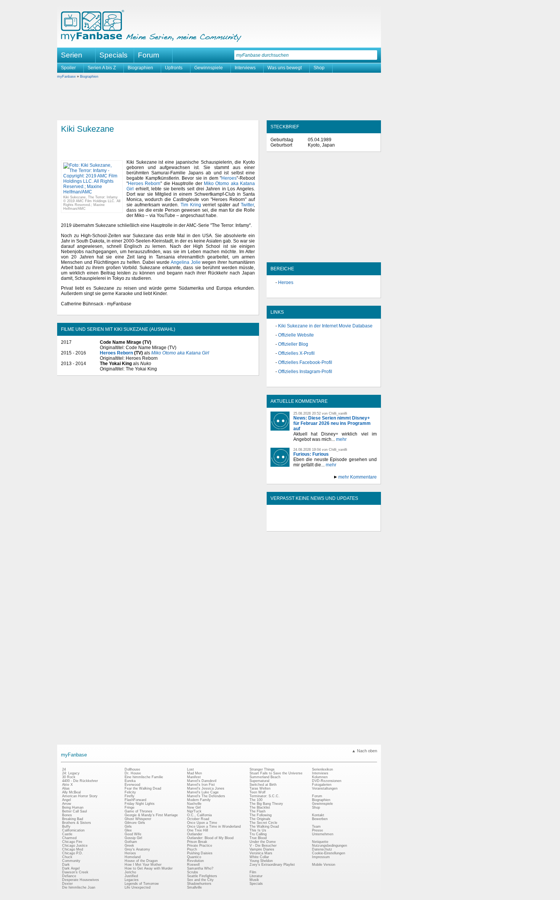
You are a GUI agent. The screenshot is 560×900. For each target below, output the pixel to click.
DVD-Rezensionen (326, 781)
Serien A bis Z (102, 67)
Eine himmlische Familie (144, 777)
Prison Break (197, 842)
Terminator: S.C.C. (265, 796)
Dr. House (133, 773)
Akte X (67, 785)
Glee (128, 830)
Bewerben (320, 819)
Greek (129, 845)
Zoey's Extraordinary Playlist (272, 864)
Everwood (132, 785)
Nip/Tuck (194, 811)
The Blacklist (260, 807)
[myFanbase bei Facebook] (306, 524)
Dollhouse (132, 769)
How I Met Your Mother (143, 864)
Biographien (140, 67)
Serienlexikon (322, 769)
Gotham (131, 842)
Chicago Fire (72, 842)
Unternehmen (322, 834)
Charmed (69, 838)
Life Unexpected (137, 887)
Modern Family (199, 800)
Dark (66, 864)
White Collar (259, 857)
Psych (192, 849)
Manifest (194, 777)
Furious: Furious (311, 454)
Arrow (66, 804)
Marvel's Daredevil (201, 781)
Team (316, 826)
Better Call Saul (74, 811)
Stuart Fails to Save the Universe (276, 773)
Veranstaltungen (325, 788)
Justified (131, 876)
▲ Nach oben (364, 750)
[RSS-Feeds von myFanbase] (289, 524)
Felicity (130, 792)
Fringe (129, 807)
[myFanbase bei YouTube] (359, 524)
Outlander (194, 834)
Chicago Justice (75, 845)
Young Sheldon (261, 861)
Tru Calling (258, 834)
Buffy (66, 826)
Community (71, 861)
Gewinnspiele (208, 67)
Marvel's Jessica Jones (205, 788)
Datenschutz (322, 849)
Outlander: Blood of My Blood (210, 838)
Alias (66, 788)
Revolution (195, 861)
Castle (67, 834)
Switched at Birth (263, 785)
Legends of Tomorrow (142, 884)
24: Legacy (71, 773)
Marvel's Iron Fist (201, 785)
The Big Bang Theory (266, 804)
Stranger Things (262, 769)
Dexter (67, 884)
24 (64, 769)
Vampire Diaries (262, 849)
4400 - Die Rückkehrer (80, 781)
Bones (67, 815)
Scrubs (192, 872)
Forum (148, 55)
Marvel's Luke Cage (203, 792)
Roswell (193, 864)
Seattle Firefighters (202, 876)
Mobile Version (323, 864)
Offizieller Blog (293, 344)
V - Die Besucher (263, 845)
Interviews (245, 67)
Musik (254, 880)
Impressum (321, 857)
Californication (73, 830)
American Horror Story (80, 796)
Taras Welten (260, 788)
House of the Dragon (141, 861)
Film (253, 872)
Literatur (256, 876)
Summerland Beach (265, 777)
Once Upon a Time (202, 823)
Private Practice (199, 845)
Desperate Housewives (80, 880)
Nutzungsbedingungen (329, 845)
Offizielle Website (296, 335)
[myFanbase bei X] (324, 524)
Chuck (67, 857)
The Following (261, 815)
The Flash (258, 811)
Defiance (69, 876)
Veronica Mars (261, 853)
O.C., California (199, 815)
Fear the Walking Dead (143, 788)
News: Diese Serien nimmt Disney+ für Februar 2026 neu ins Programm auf (332, 423)
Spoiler (68, 67)
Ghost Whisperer (138, 819)
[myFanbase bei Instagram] (341, 524)
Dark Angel (71, 868)
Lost (190, 769)
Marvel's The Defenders (206, 796)
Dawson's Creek (75, 872)
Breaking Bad (72, 819)
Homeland (133, 857)
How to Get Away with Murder (149, 868)
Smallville (194, 887)
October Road (198, 819)
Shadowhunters (199, 884)
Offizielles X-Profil (296, 353)
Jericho (130, 872)
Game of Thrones (138, 811)
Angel (66, 800)
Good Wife (133, 834)
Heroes (229, 178)
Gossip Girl (133, 838)
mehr (341, 439)
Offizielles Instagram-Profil (305, 371)
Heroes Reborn (144, 183)
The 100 (256, 800)
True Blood (258, 838)
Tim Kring (191, 204)
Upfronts (173, 67)
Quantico (194, 857)
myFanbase (66, 76)
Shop (319, 67)
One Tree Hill (197, 830)
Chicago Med (72, 849)
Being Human (72, 807)
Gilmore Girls (135, 823)
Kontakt (318, 815)
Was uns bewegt (284, 67)
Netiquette (320, 842)
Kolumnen (320, 777)
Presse (317, 830)
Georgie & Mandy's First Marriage (151, 815)
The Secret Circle (263, 823)
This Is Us (258, 830)
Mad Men (194, 773)
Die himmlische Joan (78, 887)
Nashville (194, 804)
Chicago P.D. (72, 853)
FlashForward (135, 800)
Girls (128, 826)
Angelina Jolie (186, 262)
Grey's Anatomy (137, 849)
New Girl (194, 807)
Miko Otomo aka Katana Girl (180, 353)
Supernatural (259, 781)
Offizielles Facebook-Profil (305, 362)
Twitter (247, 204)
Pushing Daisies (200, 853)
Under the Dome (263, 842)
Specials (113, 55)
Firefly (129, 796)
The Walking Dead (264, 826)
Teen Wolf (258, 792)
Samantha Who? (200, 868)
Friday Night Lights (140, 804)
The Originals (260, 819)
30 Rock (68, 777)
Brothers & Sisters (76, 823)
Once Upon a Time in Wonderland (214, 826)
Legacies (132, 880)
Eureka (130, 781)
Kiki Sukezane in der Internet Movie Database (325, 326)
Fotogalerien (321, 785)
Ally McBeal (71, 792)
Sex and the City (200, 880)
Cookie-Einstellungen (328, 853)
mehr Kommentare (357, 477)
